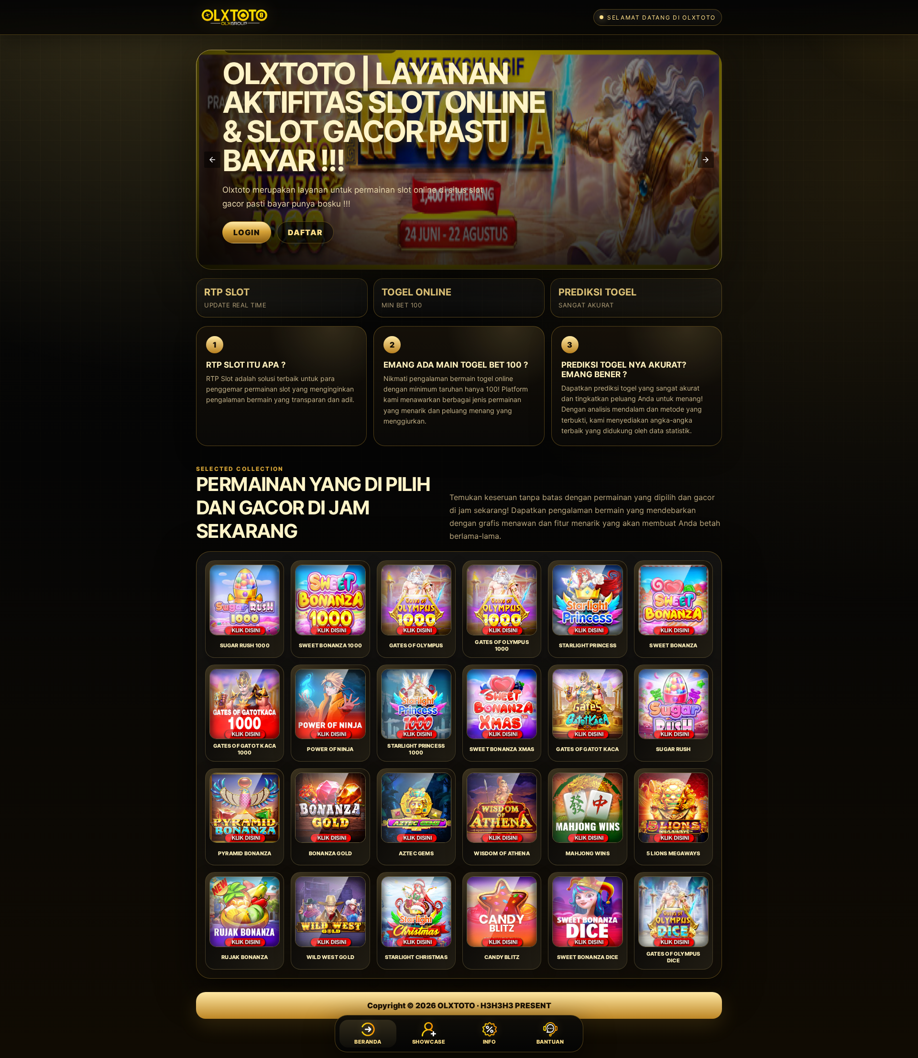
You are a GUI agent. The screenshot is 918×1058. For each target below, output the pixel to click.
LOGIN (246, 232)
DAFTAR (305, 232)
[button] (212, 160)
